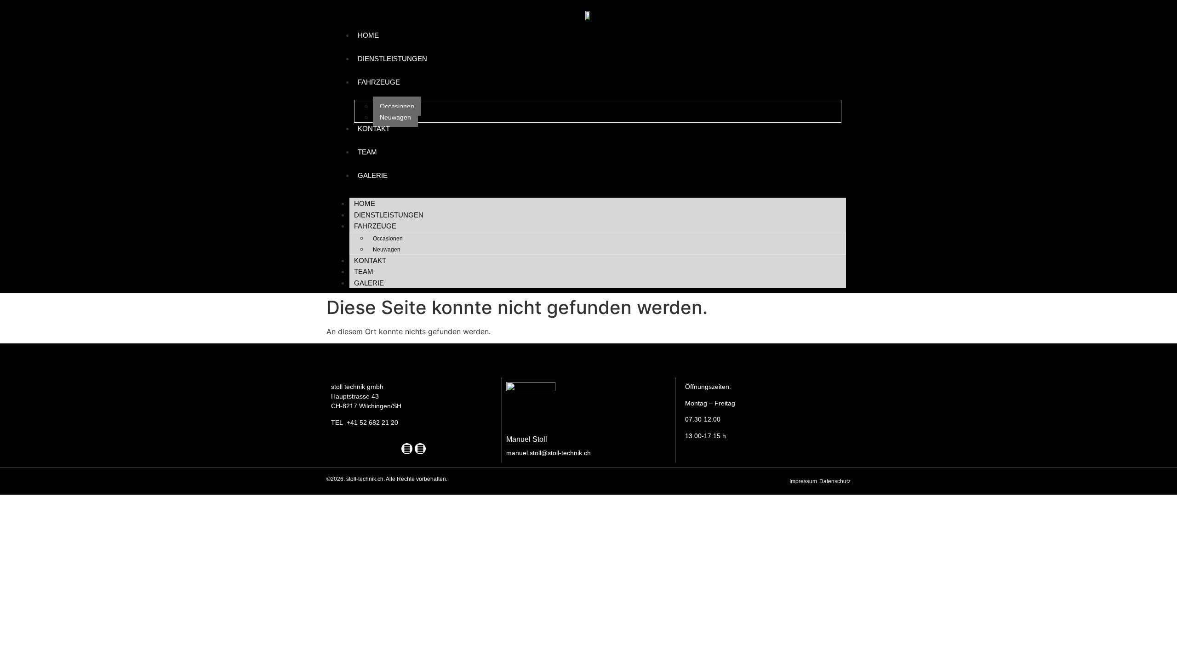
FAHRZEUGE (379, 82)
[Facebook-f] (406, 448)
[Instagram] (420, 448)
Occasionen (397, 106)
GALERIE (373, 175)
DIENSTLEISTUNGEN (392, 59)
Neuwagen (395, 117)
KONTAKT (374, 128)
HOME (368, 35)
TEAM (367, 152)
